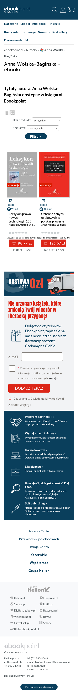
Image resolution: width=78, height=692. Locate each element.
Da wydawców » (36, 450)
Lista (6, 112)
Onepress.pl (50, 598)
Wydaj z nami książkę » (40, 433)
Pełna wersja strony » (39, 687)
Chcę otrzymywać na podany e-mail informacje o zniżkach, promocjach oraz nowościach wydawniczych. (40, 373)
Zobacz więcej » (19, 405)
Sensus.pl (19, 604)
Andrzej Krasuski (18, 224)
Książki (55, 23)
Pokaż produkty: (21, 120)
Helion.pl (19, 598)
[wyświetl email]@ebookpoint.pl (52, 662)
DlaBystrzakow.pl (25, 610)
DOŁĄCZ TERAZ (29, 388)
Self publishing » (36, 503)
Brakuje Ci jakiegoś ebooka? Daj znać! (47, 484)
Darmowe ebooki (16, 40)
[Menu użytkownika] (63, 10)
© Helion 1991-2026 (15, 652)
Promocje (29, 32)
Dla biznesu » (34, 466)
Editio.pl (48, 604)
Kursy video (12, 32)
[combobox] (46, 120)
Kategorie (11, 23)
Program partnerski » (39, 416)
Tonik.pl (29, 675)
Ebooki (25, 23)
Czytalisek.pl (22, 623)
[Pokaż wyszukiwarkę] (55, 10)
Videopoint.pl (22, 616)
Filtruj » (36, 136)
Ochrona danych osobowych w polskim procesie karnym (52, 219)
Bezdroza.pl (50, 610)
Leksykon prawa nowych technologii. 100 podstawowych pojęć (20, 221)
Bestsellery (59, 32)
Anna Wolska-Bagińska (54, 224)
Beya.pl (47, 616)
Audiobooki (40, 23)
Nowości (44, 32)
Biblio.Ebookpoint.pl (26, 629)
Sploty (47, 623)
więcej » (53, 378)
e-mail (13, 357)
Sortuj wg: (19, 128)
